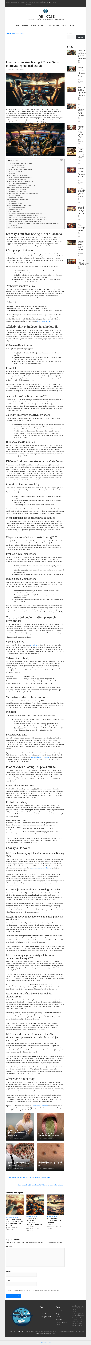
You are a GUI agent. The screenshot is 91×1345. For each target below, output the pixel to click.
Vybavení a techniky (17, 197)
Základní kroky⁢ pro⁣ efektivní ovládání (21, 177)
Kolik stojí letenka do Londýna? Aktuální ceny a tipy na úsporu (28, 1177)
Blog (57, 1314)
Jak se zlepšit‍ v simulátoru (18, 191)
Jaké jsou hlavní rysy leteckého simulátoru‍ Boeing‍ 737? (26, 213)
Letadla (25, 25)
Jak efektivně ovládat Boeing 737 (18, 175)
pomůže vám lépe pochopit (39, 757)
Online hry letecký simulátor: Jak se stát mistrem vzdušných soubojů (14, 1222)
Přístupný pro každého (17, 165)
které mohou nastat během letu (41, 868)
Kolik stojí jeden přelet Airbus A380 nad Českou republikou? (54, 1221)
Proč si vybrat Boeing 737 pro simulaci (20, 205)
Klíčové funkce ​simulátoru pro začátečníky (21, 181)
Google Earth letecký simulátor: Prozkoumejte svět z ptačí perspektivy (82, 91)
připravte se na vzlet (44, 321)
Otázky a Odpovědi (14, 211)
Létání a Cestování (37, 25)
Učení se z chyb (15, 195)
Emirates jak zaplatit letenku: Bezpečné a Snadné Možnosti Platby (81, 152)
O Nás (64, 25)
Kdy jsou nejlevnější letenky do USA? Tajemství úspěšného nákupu (41, 1185)
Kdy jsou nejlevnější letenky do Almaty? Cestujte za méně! (81, 192)
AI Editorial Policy (45, 1342)
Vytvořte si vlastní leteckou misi (18, 199)
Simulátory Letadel (18, 33)
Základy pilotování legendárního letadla (20, 169)
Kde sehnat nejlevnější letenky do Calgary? (81, 227)
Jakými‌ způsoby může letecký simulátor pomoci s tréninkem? (28, 217)
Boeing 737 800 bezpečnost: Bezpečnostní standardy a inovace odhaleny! (34, 1222)
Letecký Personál (53, 25)
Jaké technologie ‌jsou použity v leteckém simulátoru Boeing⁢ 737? (29, 219)
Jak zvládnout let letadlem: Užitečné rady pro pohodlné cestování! (81, 109)
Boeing (28, 1216)
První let (13, 173)
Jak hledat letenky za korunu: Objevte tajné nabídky (81, 245)
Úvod (17, 25)
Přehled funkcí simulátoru (18, 189)
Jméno (9, 1271)
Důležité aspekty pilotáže (18, 179)
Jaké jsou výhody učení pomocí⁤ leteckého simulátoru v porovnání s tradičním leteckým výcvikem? (35, 224)
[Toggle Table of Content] (61, 160)
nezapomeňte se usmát (40, 1106)
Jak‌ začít (13, 201)
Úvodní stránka (60, 1311)
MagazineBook (40, 1333)
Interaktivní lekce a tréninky (19, 183)
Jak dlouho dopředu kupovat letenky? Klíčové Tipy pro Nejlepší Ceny (81, 131)
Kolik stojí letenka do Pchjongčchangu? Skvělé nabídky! (83, 262)
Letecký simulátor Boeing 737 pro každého (21, 163)
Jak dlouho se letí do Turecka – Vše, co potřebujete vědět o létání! (81, 72)
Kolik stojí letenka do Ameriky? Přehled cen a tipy (81, 210)
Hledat (69, 33)
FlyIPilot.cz (45, 15)
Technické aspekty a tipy (18, 167)
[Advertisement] (35, 47)
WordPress (19, 1331)
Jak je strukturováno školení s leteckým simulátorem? (26, 221)
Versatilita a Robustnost (18, 207)
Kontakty (72, 25)
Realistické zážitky (16, 209)
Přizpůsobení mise (16, 203)
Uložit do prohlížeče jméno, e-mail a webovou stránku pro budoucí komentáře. (34, 1291)
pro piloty (33, 645)
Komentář (10, 1246)
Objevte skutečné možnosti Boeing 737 (20, 187)
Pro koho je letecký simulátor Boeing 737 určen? (24, 215)
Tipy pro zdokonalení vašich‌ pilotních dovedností (23, 193)
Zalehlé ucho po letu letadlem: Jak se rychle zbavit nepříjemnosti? (83, 54)
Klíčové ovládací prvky (17, 171)
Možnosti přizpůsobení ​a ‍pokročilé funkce (23, 185)
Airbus (49, 1216)
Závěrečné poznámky (15, 227)
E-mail (8, 1280)
